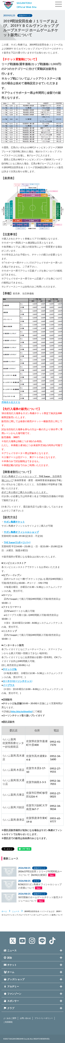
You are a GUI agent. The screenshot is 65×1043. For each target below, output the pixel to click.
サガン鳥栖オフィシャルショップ (21, 531)
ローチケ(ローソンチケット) (17, 681)
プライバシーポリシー (43, 1018)
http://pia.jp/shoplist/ (21, 711)
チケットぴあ (10, 669)
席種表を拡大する (11, 402)
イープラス (8, 685)
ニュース (15, 911)
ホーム (4, 911)
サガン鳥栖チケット (14, 521)
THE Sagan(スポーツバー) (17, 542)
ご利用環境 (7, 1022)
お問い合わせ (25, 1018)
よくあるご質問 (9, 1018)
